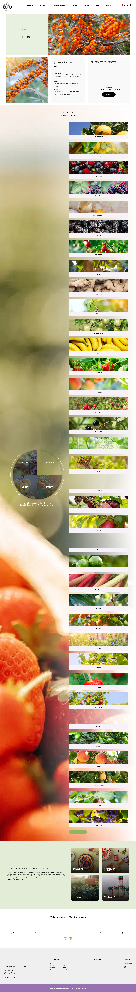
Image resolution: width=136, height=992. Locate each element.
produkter (37, 872)
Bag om (75, 5)
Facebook (129, 963)
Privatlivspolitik (97, 963)
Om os (87, 5)
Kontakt (108, 5)
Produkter (30, 5)
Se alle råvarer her (78, 832)
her (69, 94)
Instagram (129, 967)
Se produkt (109, 94)
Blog (97, 5)
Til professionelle (59, 5)
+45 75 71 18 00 (11, 977)
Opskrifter (43, 5)
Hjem (50, 963)
